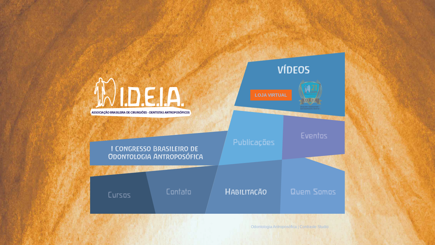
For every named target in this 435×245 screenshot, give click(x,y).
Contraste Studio (314, 227)
